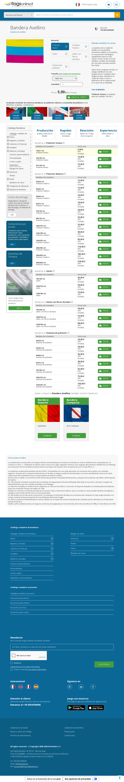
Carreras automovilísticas (19, 154)
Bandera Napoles (43, 401)
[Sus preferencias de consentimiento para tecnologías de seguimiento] (119, 777)
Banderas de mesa (16, 182)
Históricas (74, 538)
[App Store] (96, 707)
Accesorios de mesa (18, 607)
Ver (12, 215)
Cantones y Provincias (18, 548)
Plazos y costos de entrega (20, 731)
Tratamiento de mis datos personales (25, 666)
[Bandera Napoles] (47, 413)
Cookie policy (69, 735)
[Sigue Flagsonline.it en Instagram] (69, 686)
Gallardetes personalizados (15, 166)
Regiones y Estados (17, 543)
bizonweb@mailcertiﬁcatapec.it (26, 766)
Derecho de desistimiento (20, 735)
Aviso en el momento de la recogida (44, 779)
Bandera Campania (73, 401)
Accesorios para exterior (19, 603)
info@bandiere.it (21, 764)
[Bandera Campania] (76, 413)
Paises (12, 538)
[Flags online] (20, 686)
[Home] (18, 4)
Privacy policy (69, 731)
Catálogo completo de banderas (18, 134)
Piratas (12, 175)
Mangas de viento (16, 168)
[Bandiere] (12, 686)
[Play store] (76, 707)
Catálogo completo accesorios (23, 587)
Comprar (47, 435)
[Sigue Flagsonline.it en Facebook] (93, 686)
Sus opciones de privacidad (78, 779)
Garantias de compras (19, 728)
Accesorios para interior (19, 598)
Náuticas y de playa (17, 559)
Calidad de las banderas (74, 728)
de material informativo (37, 669)
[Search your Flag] (117, 15)
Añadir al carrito (78, 97)
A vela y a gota (15, 161)
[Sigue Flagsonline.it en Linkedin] (81, 686)
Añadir (105, 151)
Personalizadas (15, 158)
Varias (73, 548)
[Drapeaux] (28, 686)
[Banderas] (36, 686)
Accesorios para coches (19, 612)
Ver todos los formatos (69, 74)
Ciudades (14, 554)
